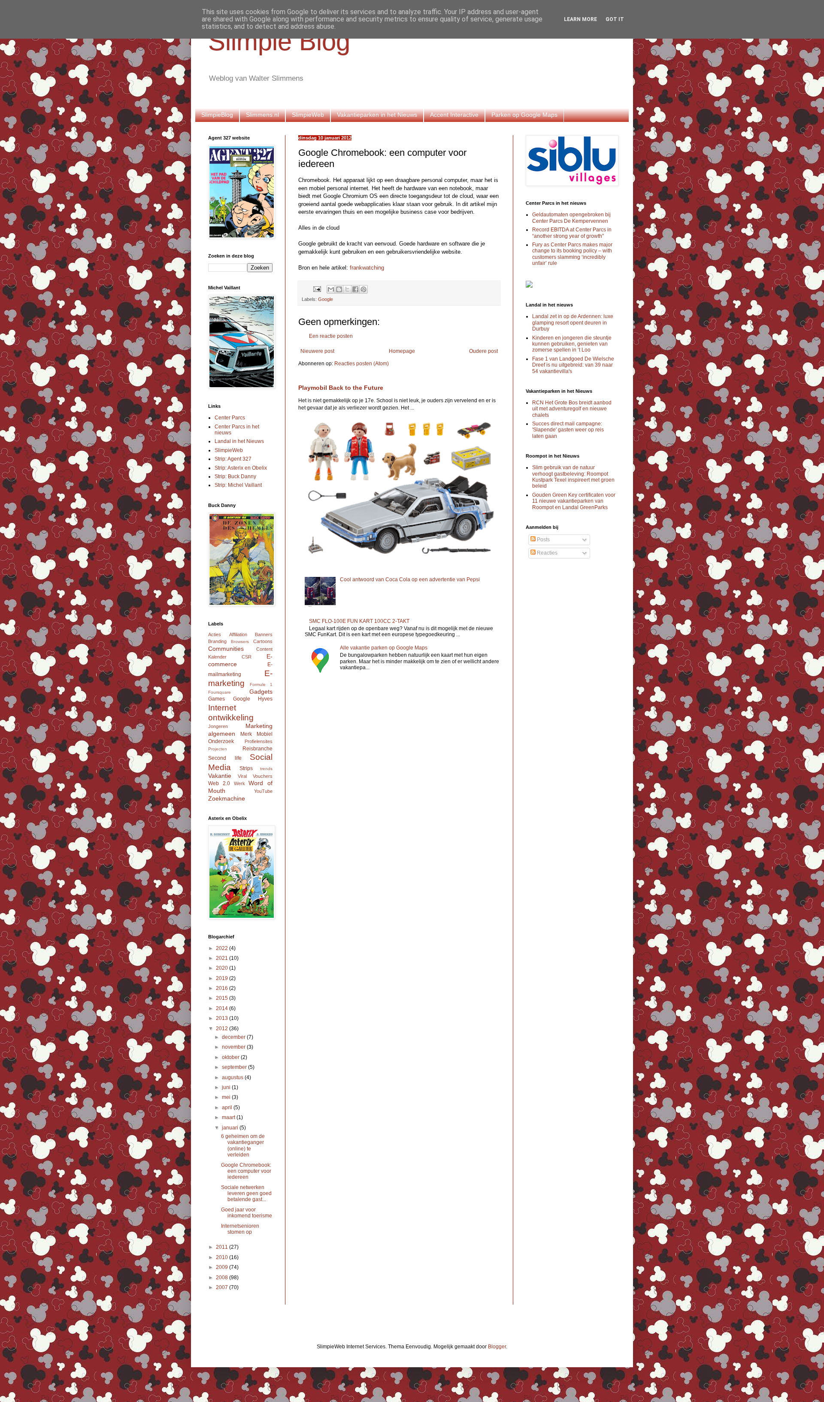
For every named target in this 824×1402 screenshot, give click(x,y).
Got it (615, 19)
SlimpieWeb (308, 114)
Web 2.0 (219, 783)
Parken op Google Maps (524, 114)
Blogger (497, 1347)
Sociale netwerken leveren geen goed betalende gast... (246, 1193)
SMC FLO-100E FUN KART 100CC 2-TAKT (359, 621)
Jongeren (218, 726)
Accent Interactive (454, 114)
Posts (543, 540)
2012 (222, 1029)
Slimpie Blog (279, 41)
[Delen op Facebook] (355, 289)
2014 (222, 1008)
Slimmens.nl (262, 114)
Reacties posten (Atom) (361, 364)
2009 (222, 1267)
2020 (222, 968)
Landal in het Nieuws (239, 441)
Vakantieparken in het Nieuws (377, 114)
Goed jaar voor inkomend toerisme (246, 1213)
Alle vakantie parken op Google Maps (383, 648)
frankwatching (367, 267)
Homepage (402, 351)
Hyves (265, 699)
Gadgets (261, 691)
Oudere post (483, 351)
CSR (246, 656)
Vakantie (219, 775)
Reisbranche (257, 749)
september (235, 1067)
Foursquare (219, 692)
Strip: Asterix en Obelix (241, 468)
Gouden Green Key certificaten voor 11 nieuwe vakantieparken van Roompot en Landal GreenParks (573, 501)
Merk (246, 734)
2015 (222, 998)
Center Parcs (230, 418)
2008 (222, 1278)
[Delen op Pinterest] (363, 289)
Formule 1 (261, 684)
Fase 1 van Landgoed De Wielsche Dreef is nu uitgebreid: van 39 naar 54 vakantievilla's (573, 365)
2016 (222, 988)
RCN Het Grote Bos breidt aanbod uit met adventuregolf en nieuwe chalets (572, 409)
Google (325, 299)
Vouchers (263, 776)
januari (230, 1128)
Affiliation (238, 634)
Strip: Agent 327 (233, 459)
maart (229, 1117)
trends (266, 768)
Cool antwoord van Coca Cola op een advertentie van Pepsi (410, 580)
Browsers (240, 641)
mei (227, 1097)
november (234, 1047)
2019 (222, 978)
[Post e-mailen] (316, 288)
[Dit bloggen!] (339, 289)
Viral (242, 776)
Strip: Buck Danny (235, 476)
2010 (222, 1257)
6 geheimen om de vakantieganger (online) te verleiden (243, 1145)
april (227, 1108)
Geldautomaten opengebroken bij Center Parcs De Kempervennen (571, 218)
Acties (214, 634)
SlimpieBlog (217, 114)
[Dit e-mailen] (331, 289)
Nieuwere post (317, 351)
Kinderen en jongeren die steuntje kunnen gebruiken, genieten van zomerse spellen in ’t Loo (572, 344)
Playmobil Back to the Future (340, 387)
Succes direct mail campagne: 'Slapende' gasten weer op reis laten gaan (568, 430)
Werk (239, 783)
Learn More (580, 19)
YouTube (263, 791)
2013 (222, 1018)
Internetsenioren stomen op (240, 1229)
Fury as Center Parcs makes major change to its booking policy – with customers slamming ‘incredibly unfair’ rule (572, 254)
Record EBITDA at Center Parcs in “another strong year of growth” (572, 233)
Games (216, 699)
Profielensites (259, 741)
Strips (246, 768)
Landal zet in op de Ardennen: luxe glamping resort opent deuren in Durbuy (572, 322)
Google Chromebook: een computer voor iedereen (246, 1171)
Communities (226, 648)
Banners (264, 634)
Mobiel (265, 734)
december (234, 1037)
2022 (222, 948)
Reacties (546, 553)
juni (227, 1087)
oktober (231, 1057)
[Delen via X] (347, 289)
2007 (222, 1287)
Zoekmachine (226, 798)
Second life (225, 758)
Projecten (217, 749)
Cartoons (263, 641)
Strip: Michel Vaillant (238, 485)
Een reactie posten (331, 336)
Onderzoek (221, 741)
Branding (217, 641)
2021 (222, 958)
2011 (222, 1247)
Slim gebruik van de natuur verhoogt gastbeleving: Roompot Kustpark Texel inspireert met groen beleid (573, 476)
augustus (233, 1077)
